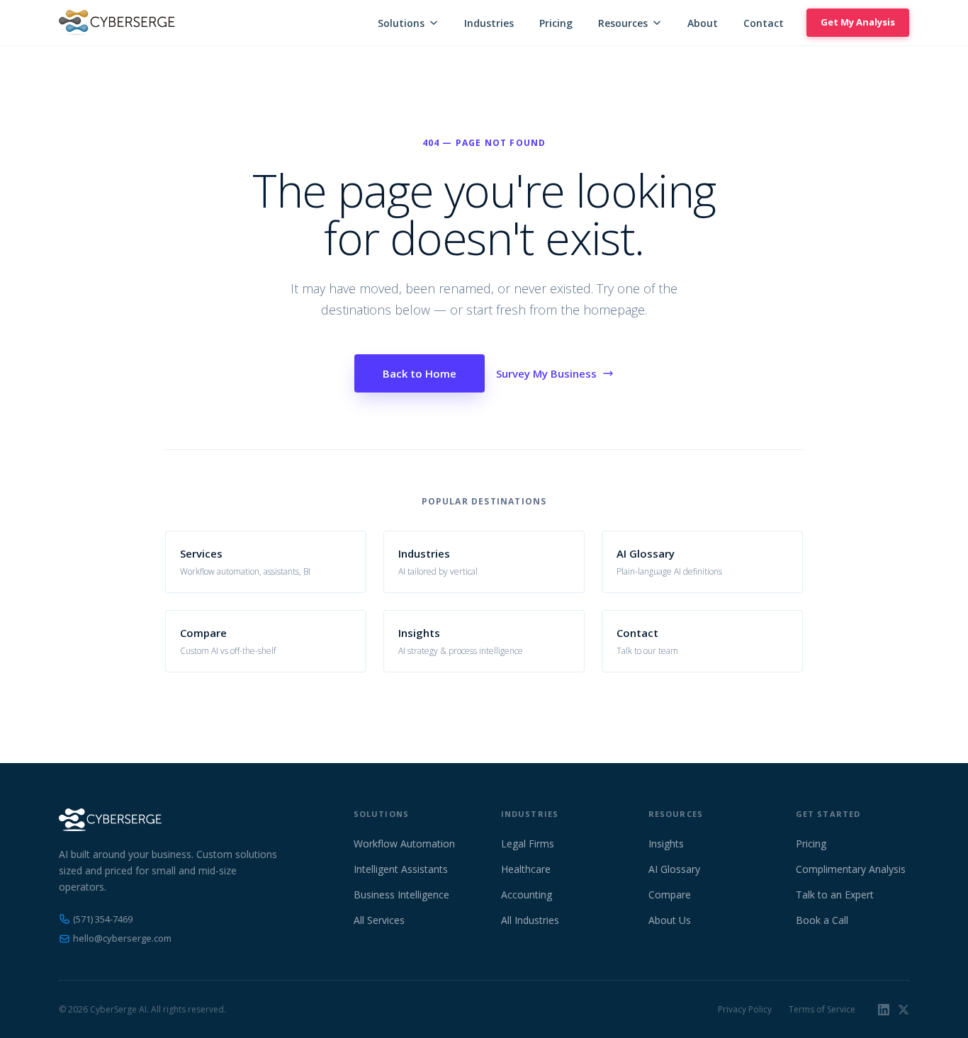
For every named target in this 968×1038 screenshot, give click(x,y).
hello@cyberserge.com (122, 938)
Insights (666, 843)
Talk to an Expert (835, 894)
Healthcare (526, 869)
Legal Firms (527, 843)
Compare (669, 894)
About (702, 23)
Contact (763, 23)
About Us (669, 920)
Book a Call (822, 920)
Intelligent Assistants (401, 869)
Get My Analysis (858, 22)
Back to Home (419, 373)
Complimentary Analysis (851, 869)
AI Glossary (674, 869)
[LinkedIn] (883, 1009)
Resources (623, 23)
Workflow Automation (404, 843)
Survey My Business (546, 373)
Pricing (556, 23)
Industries (489, 23)
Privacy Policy (745, 1009)
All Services (379, 920)
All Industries (530, 920)
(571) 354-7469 (103, 919)
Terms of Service (822, 1009)
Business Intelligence (401, 894)
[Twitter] (903, 1009)
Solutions (401, 23)
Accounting (526, 894)
